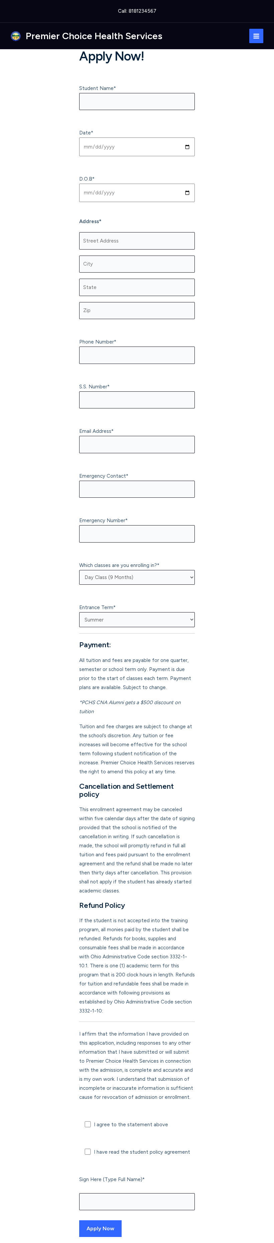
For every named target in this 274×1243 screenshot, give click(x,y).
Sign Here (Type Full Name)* (112, 1179)
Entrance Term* (97, 607)
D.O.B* (87, 179)
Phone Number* (97, 342)
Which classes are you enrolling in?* (119, 565)
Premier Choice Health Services (94, 35)
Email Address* (96, 431)
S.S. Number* (94, 387)
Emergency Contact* (103, 476)
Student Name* (97, 88)
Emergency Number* (103, 520)
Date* (86, 133)
